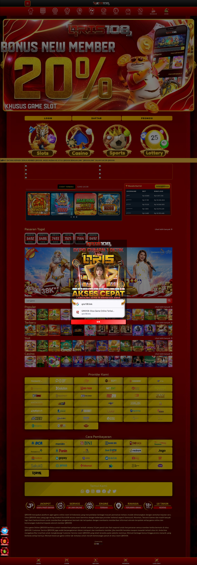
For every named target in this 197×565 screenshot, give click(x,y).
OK (98, 321)
